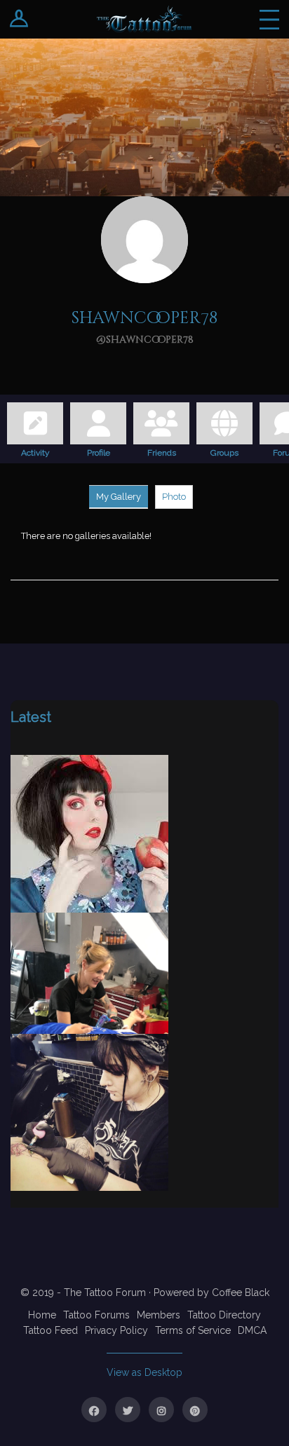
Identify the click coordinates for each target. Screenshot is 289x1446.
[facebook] (94, 1409)
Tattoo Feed (50, 1330)
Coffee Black (240, 1292)
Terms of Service (193, 1330)
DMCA (252, 1330)
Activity (35, 450)
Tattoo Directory (224, 1315)
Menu (269, 19)
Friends (161, 450)
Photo (174, 496)
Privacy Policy (116, 1330)
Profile (98, 450)
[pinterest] (195, 1409)
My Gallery (118, 496)
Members (158, 1315)
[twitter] (127, 1409)
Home (42, 1315)
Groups (224, 450)
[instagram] (161, 1409)
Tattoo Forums (96, 1315)
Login (19, 19)
